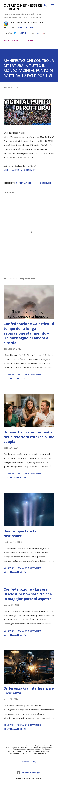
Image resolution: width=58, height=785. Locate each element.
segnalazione (24, 183)
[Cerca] (45, 5)
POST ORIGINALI (12, 40)
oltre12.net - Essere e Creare (23, 7)
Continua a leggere (15, 378)
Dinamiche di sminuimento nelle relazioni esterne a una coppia (29, 437)
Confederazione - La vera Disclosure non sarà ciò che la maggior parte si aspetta (28, 594)
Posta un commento (29, 374)
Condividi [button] (45, 183)
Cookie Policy (29, 761)
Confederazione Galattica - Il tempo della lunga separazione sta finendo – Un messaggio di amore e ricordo (29, 333)
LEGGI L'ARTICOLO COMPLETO (20, 170)
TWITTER (22, 32)
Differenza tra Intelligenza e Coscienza (29, 690)
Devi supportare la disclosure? (20, 533)
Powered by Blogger (30, 772)
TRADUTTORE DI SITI (26, 28)
